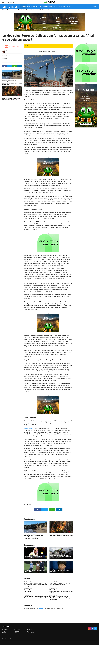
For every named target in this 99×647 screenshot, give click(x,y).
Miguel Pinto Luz (29, 428)
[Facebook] (92, 628)
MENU (3, 2)
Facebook (41, 608)
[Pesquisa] (90, 6)
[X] (95, 628)
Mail (8, 2)
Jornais (12, 2)
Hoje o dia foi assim (6, 61)
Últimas (27, 579)
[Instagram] (89, 628)
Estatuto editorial (13, 638)
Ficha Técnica (5, 638)
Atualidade (4, 58)
